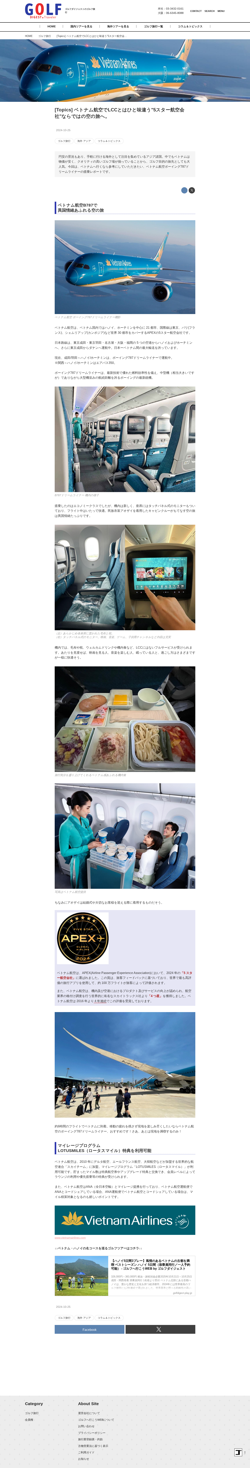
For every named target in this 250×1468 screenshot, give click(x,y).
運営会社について (89, 1413)
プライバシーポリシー (91, 1432)
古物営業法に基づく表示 (93, 1445)
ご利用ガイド (86, 1452)
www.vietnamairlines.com (70, 1237)
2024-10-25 (63, 130)
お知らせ (83, 1458)
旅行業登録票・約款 (90, 1439)
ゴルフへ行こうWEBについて (96, 1419)
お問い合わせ (86, 1426)
